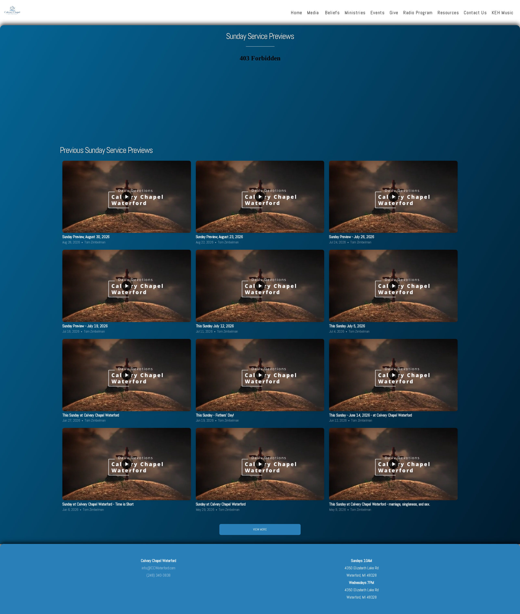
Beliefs (332, 13)
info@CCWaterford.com (158, 568)
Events (377, 13)
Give (394, 13)
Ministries (355, 13)
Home (296, 13)
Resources (448, 13)
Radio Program (418, 13)
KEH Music (503, 13)
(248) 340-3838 (158, 575)
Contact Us (475, 13)
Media (313, 13)
